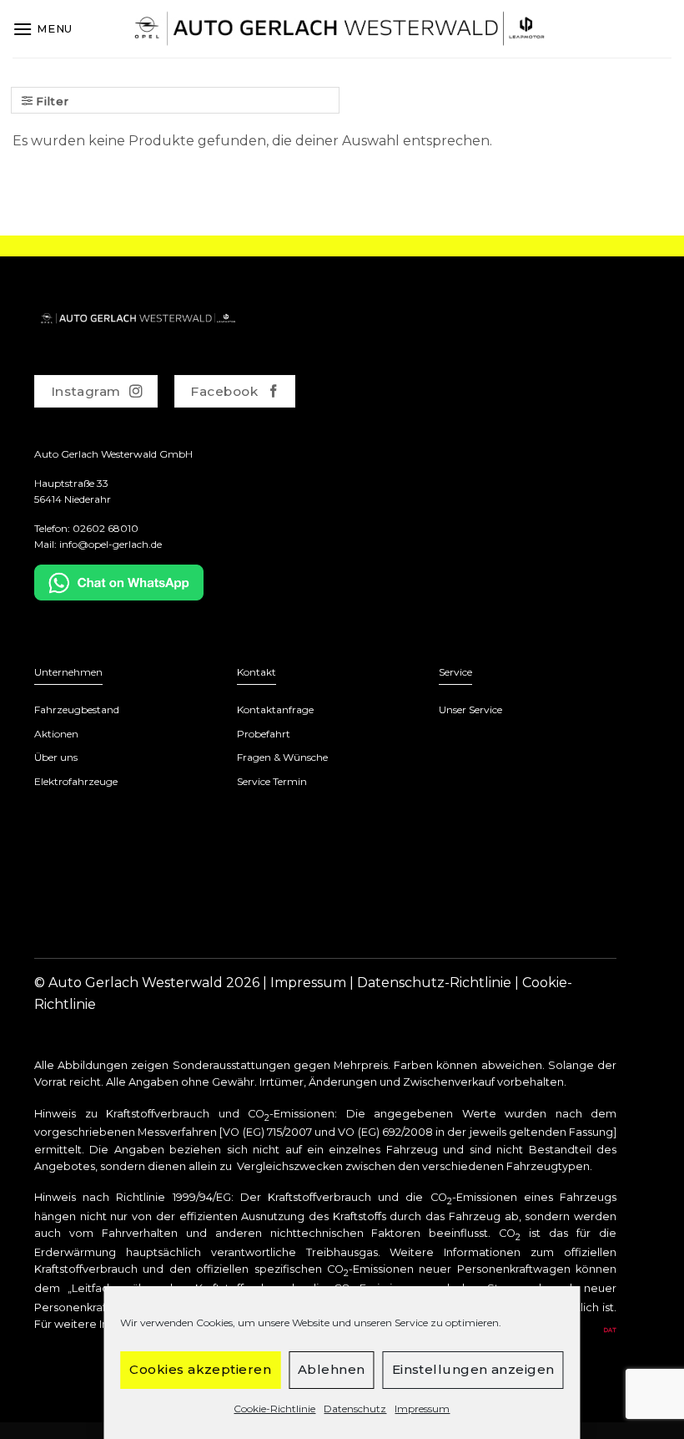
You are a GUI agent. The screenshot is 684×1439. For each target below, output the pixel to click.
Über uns (56, 757)
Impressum (422, 1408)
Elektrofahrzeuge (76, 781)
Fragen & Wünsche (282, 757)
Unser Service (470, 709)
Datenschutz (355, 1408)
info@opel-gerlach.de (110, 544)
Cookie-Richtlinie (274, 1408)
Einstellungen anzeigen (473, 1369)
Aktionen (56, 733)
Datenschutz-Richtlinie (434, 983)
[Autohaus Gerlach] (342, 29)
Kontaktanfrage (275, 709)
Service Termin (272, 781)
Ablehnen (331, 1369)
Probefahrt (263, 733)
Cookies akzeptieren (200, 1369)
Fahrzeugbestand (76, 709)
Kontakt (256, 672)
